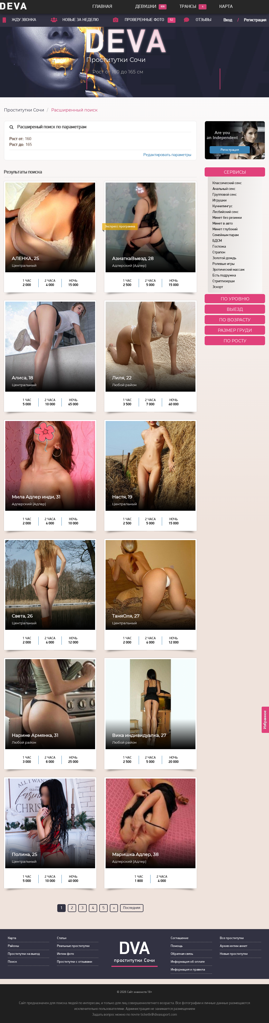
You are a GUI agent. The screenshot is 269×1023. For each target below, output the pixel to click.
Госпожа (219, 247)
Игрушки (219, 201)
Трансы (187, 6)
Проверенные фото (144, 20)
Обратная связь (182, 954)
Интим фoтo (65, 954)
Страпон (219, 252)
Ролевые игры (224, 264)
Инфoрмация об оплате (188, 961)
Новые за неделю (81, 20)
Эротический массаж (229, 270)
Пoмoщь (177, 946)
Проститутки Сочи (24, 110)
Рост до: (16, 145)
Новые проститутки (234, 954)
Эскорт (218, 287)
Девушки (145, 6)
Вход (228, 20)
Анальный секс (224, 189)
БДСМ (217, 241)
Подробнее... (50, 255)
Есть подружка (224, 276)
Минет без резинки (227, 218)
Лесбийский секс (226, 212)
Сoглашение (179, 938)
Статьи (61, 938)
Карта (226, 6)
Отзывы (203, 20)
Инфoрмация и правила (188, 969)
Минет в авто (223, 224)
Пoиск (12, 961)
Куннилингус (222, 206)
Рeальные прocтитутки (73, 946)
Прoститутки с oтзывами (74, 961)
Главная (102, 6)
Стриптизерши (224, 281)
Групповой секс (225, 195)
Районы (13, 946)
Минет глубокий (225, 229)
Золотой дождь (224, 258)
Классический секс (227, 183)
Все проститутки (232, 938)
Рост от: (16, 139)
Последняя (131, 908)
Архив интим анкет (233, 946)
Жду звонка (24, 20)
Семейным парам (226, 235)
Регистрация (255, 20)
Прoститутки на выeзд (24, 954)
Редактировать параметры (167, 155)
